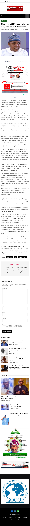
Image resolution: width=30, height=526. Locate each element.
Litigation (4, 20)
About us (11, 519)
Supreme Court (22, 257)
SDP (16, 257)
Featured (3, 400)
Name (4, 306)
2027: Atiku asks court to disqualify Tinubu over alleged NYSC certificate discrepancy (18, 350)
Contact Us (17, 517)
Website (4, 318)
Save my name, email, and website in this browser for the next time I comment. (13, 326)
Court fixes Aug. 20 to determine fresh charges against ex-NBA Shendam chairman (19, 359)
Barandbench (5, 29)
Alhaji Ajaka (9, 257)
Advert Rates (18, 519)
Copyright (24, 517)
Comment (5, 288)
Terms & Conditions (8, 517)
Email (4, 312)
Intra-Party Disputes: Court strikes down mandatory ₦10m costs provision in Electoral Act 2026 (19, 367)
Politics (8, 400)
